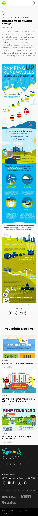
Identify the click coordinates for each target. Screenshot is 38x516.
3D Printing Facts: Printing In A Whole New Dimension (18, 400)
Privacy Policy (7, 513)
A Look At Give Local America (17, 364)
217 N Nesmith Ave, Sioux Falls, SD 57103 (19, 478)
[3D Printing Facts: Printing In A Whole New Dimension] (19, 392)
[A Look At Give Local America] (19, 357)
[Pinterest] (21, 313)
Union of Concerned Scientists (15, 17)
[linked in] (15, 313)
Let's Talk (11, 464)
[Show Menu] (34, 3)
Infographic (8, 27)
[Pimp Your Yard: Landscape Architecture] (19, 430)
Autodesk (6, 396)
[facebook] (10, 313)
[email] (26, 313)
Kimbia (5, 360)
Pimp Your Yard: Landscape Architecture (16, 437)
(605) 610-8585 (9, 475)
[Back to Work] (3, 13)
